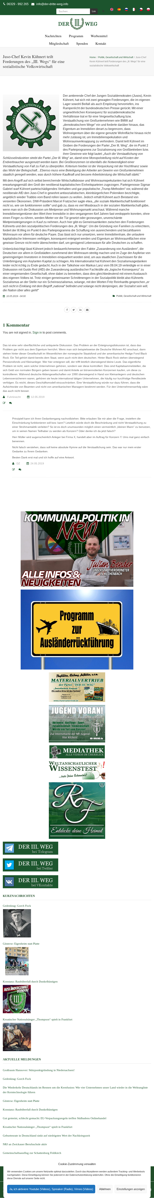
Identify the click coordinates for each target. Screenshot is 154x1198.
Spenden (81, 43)
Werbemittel (98, 36)
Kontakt (100, 43)
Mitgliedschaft (58, 43)
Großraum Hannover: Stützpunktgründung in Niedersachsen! (39, 1070)
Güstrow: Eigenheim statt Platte (21, 1100)
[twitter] (73, 310)
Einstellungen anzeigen (131, 1189)
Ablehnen (105, 1189)
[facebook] (67, 310)
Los (94, 11)
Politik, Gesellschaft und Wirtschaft (133, 296)
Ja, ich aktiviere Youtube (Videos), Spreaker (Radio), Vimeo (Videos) (51, 1189)
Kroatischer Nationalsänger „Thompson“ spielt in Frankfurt (37, 1126)
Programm (75, 36)
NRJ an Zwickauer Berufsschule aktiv (25, 1144)
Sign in (37, 332)
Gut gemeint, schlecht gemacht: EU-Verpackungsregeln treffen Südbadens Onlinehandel (54, 1118)
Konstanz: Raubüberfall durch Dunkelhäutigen (30, 1109)
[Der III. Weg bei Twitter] (77, 864)
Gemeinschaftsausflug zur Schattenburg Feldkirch (32, 1152)
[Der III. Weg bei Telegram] (77, 848)
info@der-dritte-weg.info (52, 4)
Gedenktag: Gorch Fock (17, 1078)
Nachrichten (52, 36)
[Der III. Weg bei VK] (77, 881)
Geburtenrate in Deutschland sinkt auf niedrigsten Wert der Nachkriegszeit (46, 1135)
